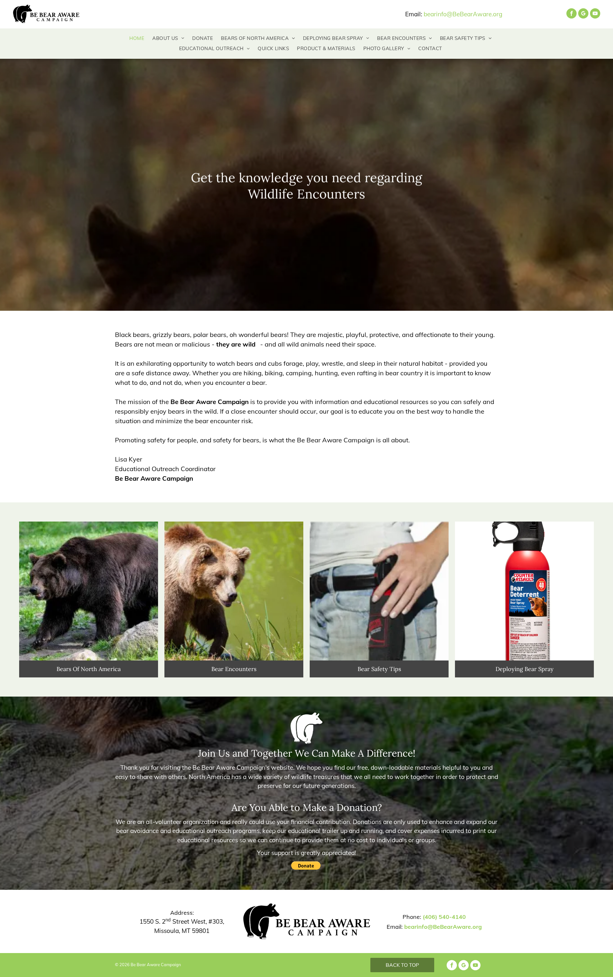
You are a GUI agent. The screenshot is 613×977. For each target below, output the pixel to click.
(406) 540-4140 (444, 916)
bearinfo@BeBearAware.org (463, 14)
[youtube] (595, 14)
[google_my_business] (583, 14)
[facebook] (571, 14)
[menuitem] (132, 38)
